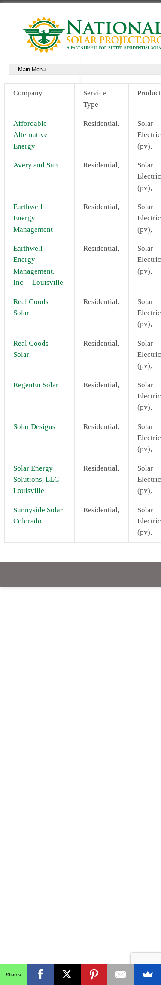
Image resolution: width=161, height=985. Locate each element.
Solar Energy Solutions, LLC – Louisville (38, 479)
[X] (67, 974)
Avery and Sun (35, 165)
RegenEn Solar (35, 385)
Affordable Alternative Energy (30, 134)
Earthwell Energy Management (33, 218)
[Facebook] (40, 974)
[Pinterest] (94, 974)
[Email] (120, 974)
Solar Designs (34, 427)
